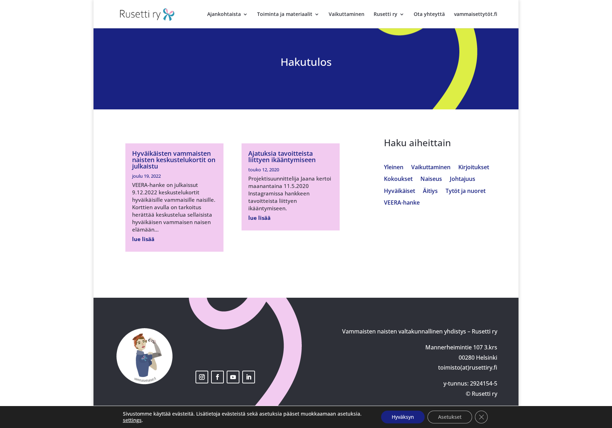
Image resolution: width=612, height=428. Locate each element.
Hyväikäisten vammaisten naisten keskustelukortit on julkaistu (173, 159)
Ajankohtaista (224, 14)
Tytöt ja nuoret (466, 191)
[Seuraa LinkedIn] (248, 377)
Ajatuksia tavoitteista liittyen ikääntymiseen (282, 156)
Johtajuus (462, 179)
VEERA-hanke (402, 203)
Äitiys (430, 191)
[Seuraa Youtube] (233, 377)
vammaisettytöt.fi (475, 14)
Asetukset (449, 416)
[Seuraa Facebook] (217, 377)
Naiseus (431, 179)
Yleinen (393, 167)
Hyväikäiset (399, 191)
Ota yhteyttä (429, 14)
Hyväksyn (403, 416)
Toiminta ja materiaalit (284, 14)
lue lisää (143, 238)
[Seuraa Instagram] (202, 377)
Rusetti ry (385, 14)
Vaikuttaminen (346, 14)
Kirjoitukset (473, 167)
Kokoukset (398, 179)
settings (132, 420)
